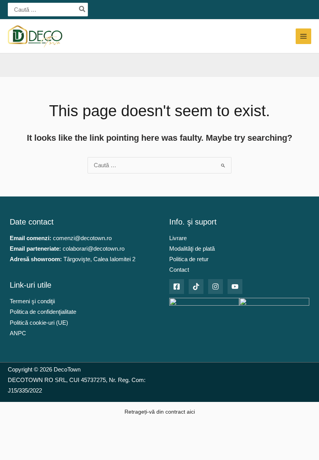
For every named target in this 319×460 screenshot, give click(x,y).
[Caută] (82, 9)
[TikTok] (196, 286)
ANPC (18, 333)
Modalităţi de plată (192, 249)
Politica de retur (189, 259)
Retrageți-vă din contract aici (159, 412)
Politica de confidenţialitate (43, 312)
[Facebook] (176, 286)
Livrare (178, 238)
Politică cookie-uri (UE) (39, 323)
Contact (179, 270)
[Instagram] (215, 286)
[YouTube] (235, 286)
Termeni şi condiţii (32, 301)
